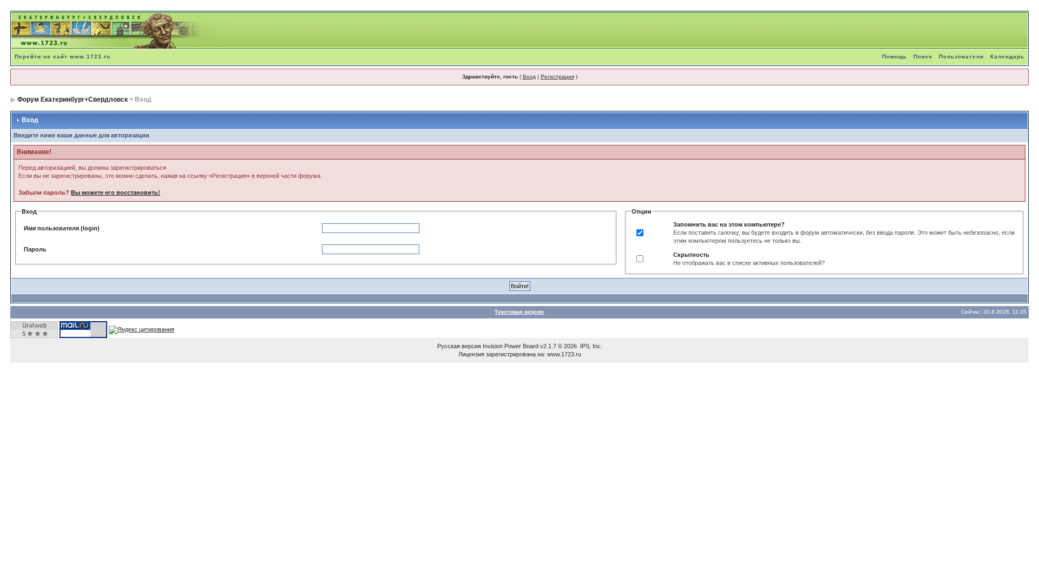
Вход (529, 76)
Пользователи (961, 56)
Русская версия (459, 346)
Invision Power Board (510, 346)
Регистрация (557, 76)
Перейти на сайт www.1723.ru (62, 56)
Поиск (922, 56)
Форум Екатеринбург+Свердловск (72, 99)
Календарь (1007, 56)
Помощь (894, 56)
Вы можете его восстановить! (115, 192)
